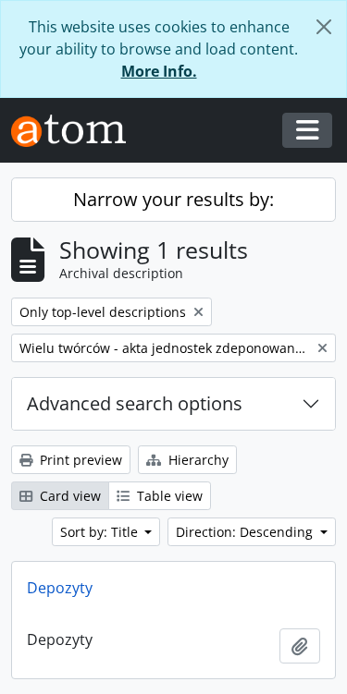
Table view (168, 496)
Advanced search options (134, 403)
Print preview (79, 460)
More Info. (159, 71)
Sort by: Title (101, 532)
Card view (68, 496)
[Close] (324, 27)
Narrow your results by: (173, 199)
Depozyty (60, 588)
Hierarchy (197, 460)
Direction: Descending (246, 532)
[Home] (76, 130)
